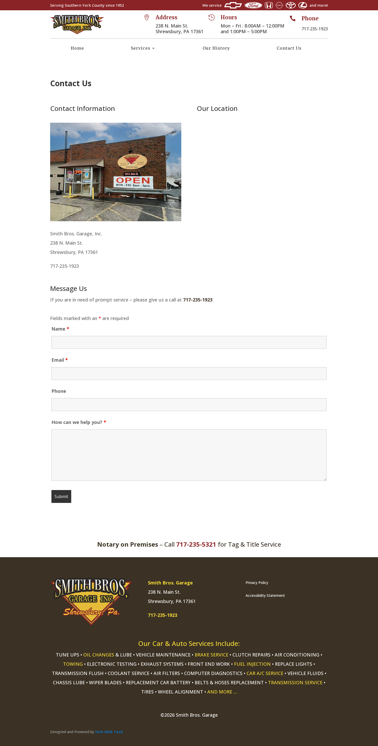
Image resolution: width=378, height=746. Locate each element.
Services (140, 48)
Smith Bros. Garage (170, 583)
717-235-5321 (196, 544)
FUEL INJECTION (252, 664)
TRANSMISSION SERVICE (295, 682)
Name (60, 329)
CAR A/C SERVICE (265, 673)
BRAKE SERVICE (211, 655)
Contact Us (289, 48)
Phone (58, 391)
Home (77, 48)
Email (59, 360)
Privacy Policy (257, 582)
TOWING (73, 664)
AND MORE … (222, 692)
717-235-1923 (197, 300)
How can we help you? (78, 422)
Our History (216, 48)
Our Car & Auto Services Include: (189, 643)
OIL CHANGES (98, 655)
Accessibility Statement (265, 595)
